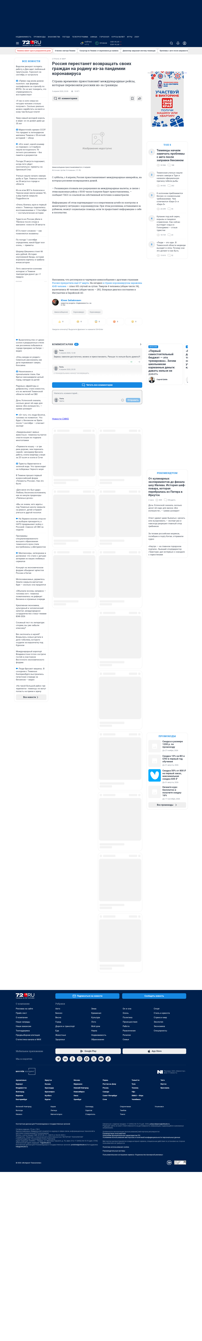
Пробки (101, 43)
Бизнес (58, 1013)
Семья (126, 1039)
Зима (93, 1008)
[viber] (79, 1059)
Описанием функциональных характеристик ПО (121, 1135)
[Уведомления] (178, 43)
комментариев (67, 98)
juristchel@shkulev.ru (79, 1145)
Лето (93, 1022)
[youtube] (101, 1059)
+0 (131, 362)
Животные (60, 1035)
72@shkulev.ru (45, 1143)
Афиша (93, 37)
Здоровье (60, 1039)
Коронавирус (78, 312)
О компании (22, 1017)
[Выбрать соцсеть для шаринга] (139, 98)
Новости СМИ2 (60, 418)
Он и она (127, 1008)
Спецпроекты (160, 1030)
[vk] (65, 1059)
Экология (158, 1022)
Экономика (159, 1026)
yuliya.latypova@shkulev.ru (160, 1124)
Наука (94, 1030)
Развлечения (129, 1030)
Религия (127, 1035)
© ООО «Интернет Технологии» (28, 1163)
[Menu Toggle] (17, 43)
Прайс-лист (21, 1013)
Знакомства (54, 37)
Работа (126, 1026)
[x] (94, 1059)
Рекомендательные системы (114, 1151)
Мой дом (95, 1026)
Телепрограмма (80, 37)
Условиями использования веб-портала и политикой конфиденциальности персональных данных (141, 1137)
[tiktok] (108, 1059)
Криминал (96, 1013)
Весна (58, 1017)
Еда (57, 1030)
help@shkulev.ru (22, 1147)
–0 (139, 362)
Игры (129, 37)
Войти (62, 401)
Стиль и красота (162, 1013)
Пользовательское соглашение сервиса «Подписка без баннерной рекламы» (133, 1155)
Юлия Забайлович (71, 300)
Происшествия (130, 1022)
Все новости (31, 61)
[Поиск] (171, 43)
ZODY (137, 37)
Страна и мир (160, 1017)
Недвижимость (23, 37)
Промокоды (40, 37)
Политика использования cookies (116, 1147)
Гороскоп (104, 37)
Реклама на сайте (24, 1008)
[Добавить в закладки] (132, 98)
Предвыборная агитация (28, 1035)
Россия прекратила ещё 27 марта (70, 282)
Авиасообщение (61, 312)
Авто (57, 1008)
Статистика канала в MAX (28, 1039)
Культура (95, 1017)
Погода (66, 37)
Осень (126, 1013)
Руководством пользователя (114, 1134)
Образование (97, 1039)
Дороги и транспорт (65, 1026)
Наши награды (23, 1022)
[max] (86, 1059)
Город (58, 1022)
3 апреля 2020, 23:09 (60, 91)
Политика (127, 1017)
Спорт (157, 1008)
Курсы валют (118, 37)
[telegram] (58, 1059)
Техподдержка (23, 1030)
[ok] (72, 1059)
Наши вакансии (23, 1026)
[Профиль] (184, 43)
